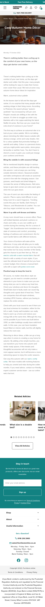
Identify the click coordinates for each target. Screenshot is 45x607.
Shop (8, 513)
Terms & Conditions (33, 501)
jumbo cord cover (28, 267)
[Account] (31, 7)
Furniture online (29, 568)
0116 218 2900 (24, 538)
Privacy (16, 503)
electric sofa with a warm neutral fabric (18, 255)
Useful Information (14, 526)
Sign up (22, 492)
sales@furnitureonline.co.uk (24, 543)
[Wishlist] (36, 8)
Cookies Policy (25, 503)
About (9, 519)
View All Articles (22, 446)
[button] (8, 7)
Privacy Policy (32, 572)
